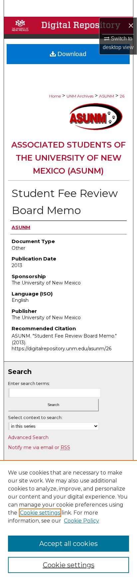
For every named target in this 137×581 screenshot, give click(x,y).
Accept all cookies (68, 544)
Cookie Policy (81, 521)
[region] (68, 520)
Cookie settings (40, 513)
